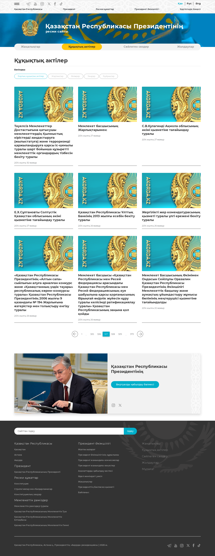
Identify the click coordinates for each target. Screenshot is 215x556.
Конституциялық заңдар (27, 494)
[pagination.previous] (75, 334)
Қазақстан (20, 449)
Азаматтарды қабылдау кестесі (95, 471)
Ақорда (18, 460)
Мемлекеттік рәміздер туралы (31, 506)
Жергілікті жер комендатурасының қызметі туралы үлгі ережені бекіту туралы (171, 216)
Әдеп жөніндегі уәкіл (90, 476)
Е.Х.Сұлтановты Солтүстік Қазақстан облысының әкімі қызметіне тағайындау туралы (39, 216)
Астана (18, 455)
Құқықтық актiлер (82, 46)
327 (106, 334)
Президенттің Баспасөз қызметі (96, 487)
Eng (198, 3)
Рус (189, 3)
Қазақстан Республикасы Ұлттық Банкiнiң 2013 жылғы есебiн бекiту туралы (106, 216)
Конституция (21, 483)
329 (120, 334)
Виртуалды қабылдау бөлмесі (135, 384)
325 (92, 334)
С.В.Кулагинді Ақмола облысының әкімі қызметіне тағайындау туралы (170, 130)
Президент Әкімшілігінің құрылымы (98, 455)
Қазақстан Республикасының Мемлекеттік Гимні (41, 525)
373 (132, 334)
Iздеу (130, 431)
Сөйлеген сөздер (136, 46)
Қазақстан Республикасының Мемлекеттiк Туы (40, 511)
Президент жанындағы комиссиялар (98, 460)
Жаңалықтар (30, 46)
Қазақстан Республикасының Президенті (37, 472)
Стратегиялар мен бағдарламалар (33, 489)
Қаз (180, 3)
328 (113, 334)
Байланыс (83, 492)
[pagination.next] (140, 334)
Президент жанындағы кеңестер (96, 465)
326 (99, 334)
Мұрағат (148, 469)
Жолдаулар (185, 46)
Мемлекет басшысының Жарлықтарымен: (98, 128)
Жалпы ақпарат (86, 449)
